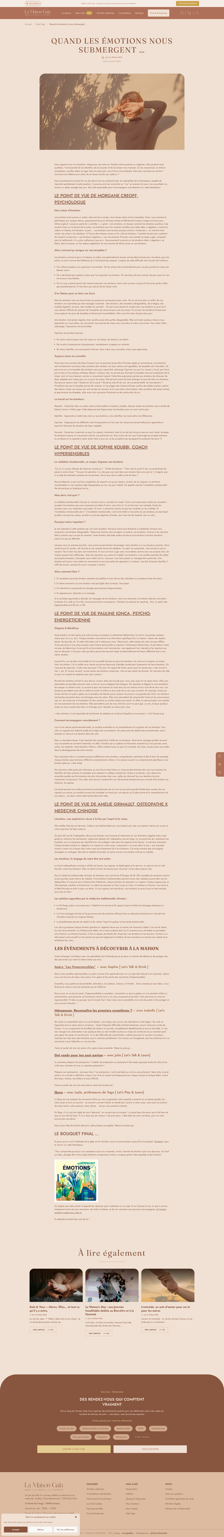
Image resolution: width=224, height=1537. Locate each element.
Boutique (139, 13)
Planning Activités (95, 1508)
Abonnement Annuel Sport (99, 1498)
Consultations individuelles (99, 1493)
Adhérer (130, 1493)
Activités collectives (105, 13)
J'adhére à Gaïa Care (74, 1449)
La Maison (66, 13)
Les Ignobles (127, 1533)
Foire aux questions (174, 1493)
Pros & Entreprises (158, 13)
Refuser (40, 1529)
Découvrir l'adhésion (187, 3)
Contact (168, 1489)
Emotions (159, 1141)
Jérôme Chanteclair (159, 1533)
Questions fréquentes (136, 1498)
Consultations (125, 13)
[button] (76, 1517)
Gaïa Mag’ (40, 24)
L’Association (131, 1489)
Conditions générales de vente (179, 1498)
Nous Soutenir (132, 1503)
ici (128, 1048)
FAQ (109, 1533)
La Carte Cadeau (94, 1503)
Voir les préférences (65, 1529)
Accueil (28, 24)
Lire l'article (39, 1330)
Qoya (58, 1092)
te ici (79, 1212)
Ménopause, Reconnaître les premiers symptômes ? (93, 1010)
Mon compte (132, 1508)
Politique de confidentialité (177, 1508)
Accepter (16, 1529)
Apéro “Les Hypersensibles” (75, 966)
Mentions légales (173, 1503)
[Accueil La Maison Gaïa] (37, 14)
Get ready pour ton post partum (78, 1055)
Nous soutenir (150, 1449)
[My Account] (196, 13)
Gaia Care (80, 13)
